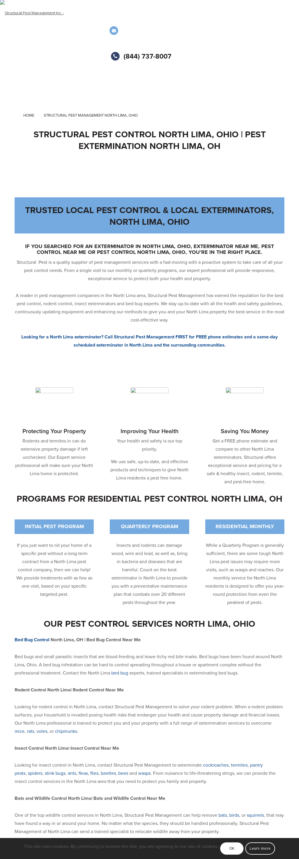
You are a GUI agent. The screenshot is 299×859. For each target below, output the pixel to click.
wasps (144, 773)
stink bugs (54, 773)
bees (123, 773)
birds (234, 815)
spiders (35, 773)
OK (231, 848)
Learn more (260, 848)
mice (20, 731)
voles (41, 731)
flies (94, 773)
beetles (108, 773)
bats (222, 815)
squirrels (255, 815)
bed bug (119, 673)
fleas (83, 773)
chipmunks (66, 731)
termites (239, 765)
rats (30, 731)
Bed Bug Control (32, 640)
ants (72, 773)
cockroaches (216, 765)
